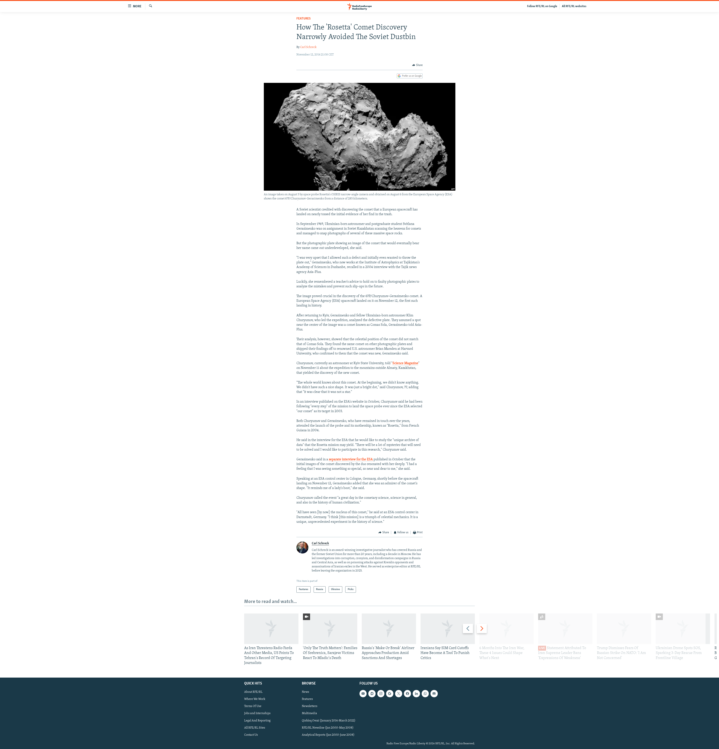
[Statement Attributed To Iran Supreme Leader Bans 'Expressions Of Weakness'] (565, 628)
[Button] (417, 65)
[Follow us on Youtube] (363, 693)
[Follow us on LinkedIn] (416, 693)
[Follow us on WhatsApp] (425, 693)
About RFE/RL (253, 692)
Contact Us (251, 734)
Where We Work (254, 699)
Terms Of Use (252, 706)
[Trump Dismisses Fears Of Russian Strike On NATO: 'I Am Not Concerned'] (624, 628)
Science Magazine (405, 363)
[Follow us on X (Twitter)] (398, 693)
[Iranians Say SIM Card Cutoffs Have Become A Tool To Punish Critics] (448, 628)
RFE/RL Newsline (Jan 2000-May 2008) (328, 727)
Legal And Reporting (257, 720)
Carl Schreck (308, 47)
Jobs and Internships (257, 713)
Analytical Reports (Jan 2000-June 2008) (328, 734)
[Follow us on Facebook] (407, 693)
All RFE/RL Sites (254, 727)
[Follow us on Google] (389, 693)
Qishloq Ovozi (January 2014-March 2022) (328, 720)
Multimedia (309, 713)
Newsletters (309, 706)
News (305, 692)
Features (303, 18)
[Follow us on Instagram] (380, 693)
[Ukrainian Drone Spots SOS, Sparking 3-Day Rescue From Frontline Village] (683, 628)
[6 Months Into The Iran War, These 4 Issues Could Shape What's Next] (506, 628)
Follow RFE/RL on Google (542, 6)
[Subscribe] (434, 693)
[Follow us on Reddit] (371, 693)
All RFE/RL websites (574, 6)
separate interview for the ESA (351, 459)
